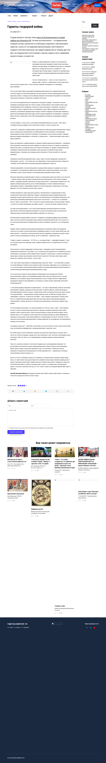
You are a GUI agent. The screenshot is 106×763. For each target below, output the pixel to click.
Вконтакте (97, 5)
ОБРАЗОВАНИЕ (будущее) (90, 114)
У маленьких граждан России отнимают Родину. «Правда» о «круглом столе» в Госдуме (40, 461)
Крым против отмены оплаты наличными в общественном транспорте (88, 37)
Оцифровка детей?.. (37, 509)
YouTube (57, 5)
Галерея (34, 16)
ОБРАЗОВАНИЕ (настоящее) (91, 118)
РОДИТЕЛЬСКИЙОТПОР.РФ (19, 5)
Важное (15, 16)
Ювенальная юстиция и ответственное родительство (16, 460)
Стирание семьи (60, 606)
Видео (86, 100)
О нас (9, 16)
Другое (51, 16)
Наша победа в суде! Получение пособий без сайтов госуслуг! (90, 79)
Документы (24, 16)
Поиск (83, 22)
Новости (43, 16)
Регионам (67, 4)
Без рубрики (87, 94)
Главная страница (11, 21)
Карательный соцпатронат (15, 494)
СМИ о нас (87, 123)
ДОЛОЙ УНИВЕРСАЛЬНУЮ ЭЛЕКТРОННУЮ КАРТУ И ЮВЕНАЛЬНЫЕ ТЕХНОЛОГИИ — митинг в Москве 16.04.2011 (88, 462)
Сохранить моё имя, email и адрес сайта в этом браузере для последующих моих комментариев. (31, 428)
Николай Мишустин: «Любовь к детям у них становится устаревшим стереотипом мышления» (90, 50)
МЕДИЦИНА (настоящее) (90, 108)
